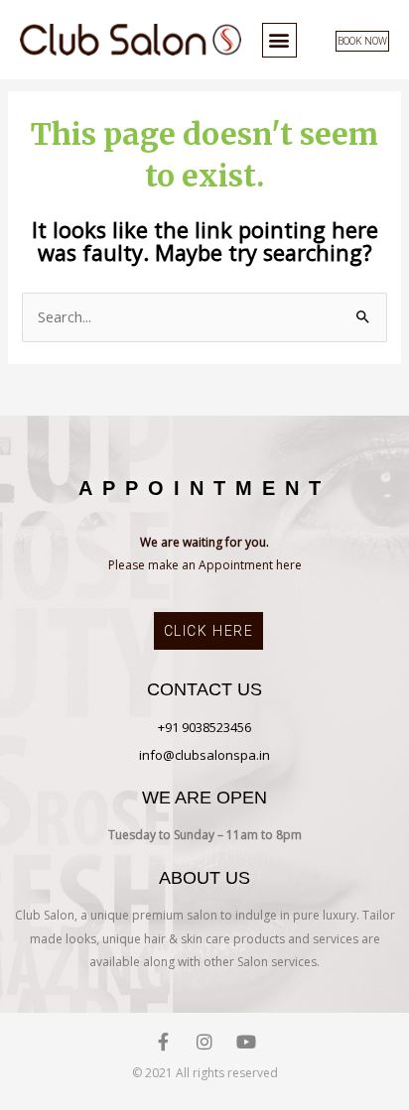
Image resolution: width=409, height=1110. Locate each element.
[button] (279, 40)
